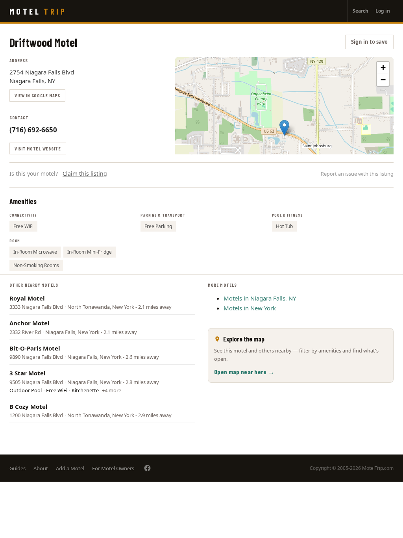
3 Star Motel (27, 373)
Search (360, 10)
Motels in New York (250, 308)
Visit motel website (38, 148)
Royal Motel (27, 298)
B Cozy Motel (28, 406)
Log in (382, 10)
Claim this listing (85, 173)
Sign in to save (369, 41)
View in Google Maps (37, 95)
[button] (284, 128)
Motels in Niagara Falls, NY (260, 298)
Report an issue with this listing (357, 173)
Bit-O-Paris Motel (34, 348)
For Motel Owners (113, 468)
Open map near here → (244, 371)
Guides (17, 468)
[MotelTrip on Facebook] (147, 468)
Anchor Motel (29, 323)
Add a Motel (70, 468)
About (40, 468)
